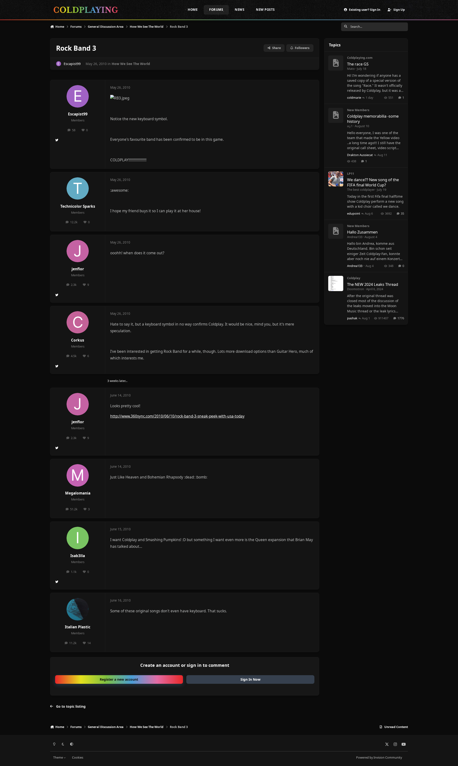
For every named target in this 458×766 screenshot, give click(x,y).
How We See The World (131, 63)
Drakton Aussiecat (360, 155)
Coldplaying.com (360, 57)
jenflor (78, 269)
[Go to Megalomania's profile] (78, 475)
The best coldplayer (361, 189)
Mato (351, 68)
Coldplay (353, 278)
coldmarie (354, 97)
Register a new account (119, 679)
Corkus (77, 340)
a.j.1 (350, 126)
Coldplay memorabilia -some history (373, 118)
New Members (358, 110)
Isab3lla (77, 555)
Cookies (77, 757)
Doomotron (355, 289)
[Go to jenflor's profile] (78, 251)
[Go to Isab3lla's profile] (78, 538)
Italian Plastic (77, 627)
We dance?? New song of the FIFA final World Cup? (373, 182)
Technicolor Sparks (77, 206)
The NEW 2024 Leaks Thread (372, 284)
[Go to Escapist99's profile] (58, 63)
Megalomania (77, 493)
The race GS (358, 64)
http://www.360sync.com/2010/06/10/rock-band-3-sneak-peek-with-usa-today (177, 416)
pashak (352, 318)
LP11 (350, 173)
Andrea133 (354, 237)
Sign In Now (250, 679)
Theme (58, 757)
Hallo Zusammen (362, 232)
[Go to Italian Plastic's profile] (78, 609)
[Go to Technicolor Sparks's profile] (78, 188)
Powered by (379, 757)
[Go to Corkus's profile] (78, 322)
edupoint (353, 213)
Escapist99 (72, 63)
